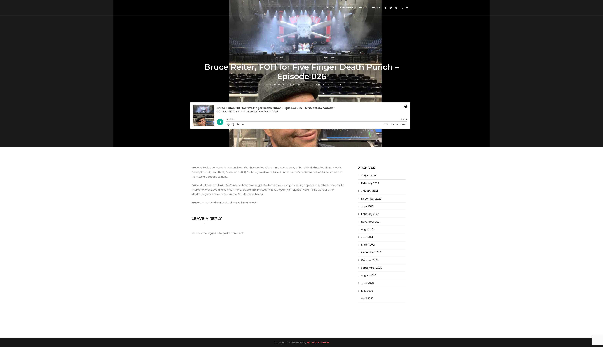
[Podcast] (407, 7)
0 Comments (335, 85)
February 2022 (370, 214)
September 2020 (371, 268)
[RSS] (401, 7)
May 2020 (367, 291)
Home (376, 7)
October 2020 (369, 260)
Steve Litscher (297, 85)
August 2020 (368, 275)
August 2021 (368, 229)
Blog (363, 7)
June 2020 (367, 283)
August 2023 (368, 175)
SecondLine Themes (318, 342)
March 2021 (368, 245)
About (329, 7)
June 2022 (367, 206)
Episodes (346, 7)
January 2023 (369, 191)
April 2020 (367, 298)
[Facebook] (385, 7)
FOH (317, 85)
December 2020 (371, 252)
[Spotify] (396, 7)
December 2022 (371, 198)
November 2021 (370, 221)
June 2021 (367, 237)
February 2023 (370, 183)
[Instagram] (390, 7)
